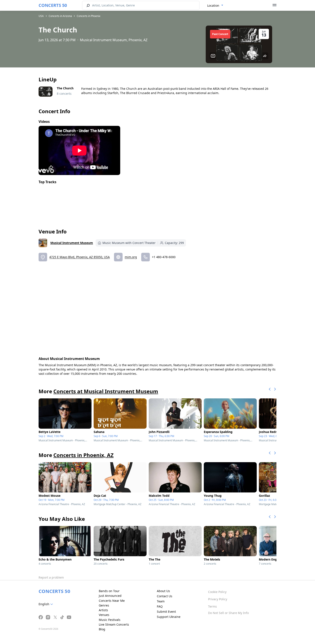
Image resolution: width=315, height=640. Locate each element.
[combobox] (215, 5)
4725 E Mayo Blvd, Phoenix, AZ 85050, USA (79, 257)
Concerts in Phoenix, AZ (83, 455)
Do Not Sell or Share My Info (228, 613)
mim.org (131, 257)
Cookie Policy (217, 592)
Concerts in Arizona (60, 16)
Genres (104, 605)
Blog (102, 629)
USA (41, 16)
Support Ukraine (168, 617)
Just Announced (110, 596)
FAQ (160, 606)
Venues (104, 615)
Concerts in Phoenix (88, 16)
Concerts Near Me (112, 601)
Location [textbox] (213, 5)
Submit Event (166, 612)
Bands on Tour (109, 591)
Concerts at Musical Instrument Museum (105, 391)
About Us (163, 591)
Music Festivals (109, 620)
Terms (212, 606)
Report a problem (51, 577)
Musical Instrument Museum (71, 243)
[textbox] (47, 604)
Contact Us (164, 596)
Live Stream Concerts (114, 624)
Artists (103, 610)
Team (161, 601)
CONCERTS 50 (53, 5)
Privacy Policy (217, 599)
